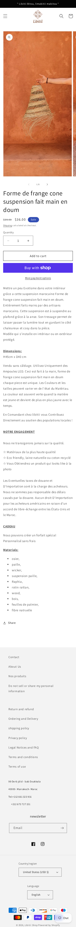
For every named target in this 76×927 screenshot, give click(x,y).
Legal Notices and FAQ (23, 747)
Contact (13, 657)
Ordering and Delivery (23, 719)
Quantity (8, 232)
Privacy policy (17, 738)
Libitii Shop (31, 925)
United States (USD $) (36, 872)
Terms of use (17, 766)
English (36, 895)
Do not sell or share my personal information (30, 688)
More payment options (38, 277)
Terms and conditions (23, 757)
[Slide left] (28, 184)
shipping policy (18, 728)
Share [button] (12, 623)
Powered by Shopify (49, 925)
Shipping (7, 225)
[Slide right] (47, 184)
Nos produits (17, 676)
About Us (14, 666)
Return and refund (21, 709)
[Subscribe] (62, 828)
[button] (5, 16)
